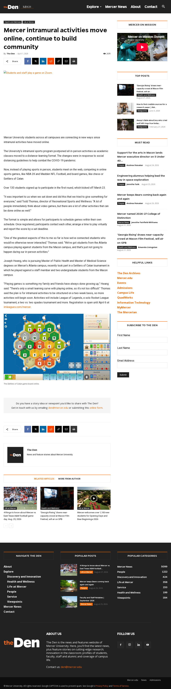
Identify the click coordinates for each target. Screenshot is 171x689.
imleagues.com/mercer (17, 307)
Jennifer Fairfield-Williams (144, 222)
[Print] (73, 61)
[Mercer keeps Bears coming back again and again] (68, 586)
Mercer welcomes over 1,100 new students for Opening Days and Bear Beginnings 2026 (93, 515)
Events (121, 283)
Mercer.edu (124, 278)
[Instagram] (129, 645)
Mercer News (116, 7)
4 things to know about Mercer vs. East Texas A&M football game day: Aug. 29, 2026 (20, 515)
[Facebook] (27, 61)
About (136, 7)
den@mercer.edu (58, 407)
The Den (11, 53)
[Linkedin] (43, 61)
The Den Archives (128, 273)
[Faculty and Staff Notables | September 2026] (68, 602)
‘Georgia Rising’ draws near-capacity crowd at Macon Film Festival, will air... (150, 89)
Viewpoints (142, 111)
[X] (35, 61)
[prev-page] (6, 526)
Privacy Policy (102, 685)
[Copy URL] (58, 61)
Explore (93, 7)
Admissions (155, 680)
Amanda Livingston (147, 247)
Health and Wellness (13, 22)
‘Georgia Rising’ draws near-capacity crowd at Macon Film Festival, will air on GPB (54, 515)
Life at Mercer (29, 22)
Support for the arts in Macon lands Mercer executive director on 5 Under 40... (141, 156)
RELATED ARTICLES (44, 479)
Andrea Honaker (135, 165)
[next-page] (11, 526)
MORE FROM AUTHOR (69, 479)
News (143, 680)
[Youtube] (147, 645)
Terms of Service (121, 685)
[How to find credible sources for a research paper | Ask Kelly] (125, 108)
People (121, 165)
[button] (163, 7)
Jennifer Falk (133, 184)
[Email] (66, 61)
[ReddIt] (50, 61)
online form (96, 407)
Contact (151, 7)
